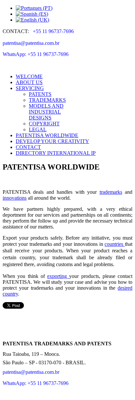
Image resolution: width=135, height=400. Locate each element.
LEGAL (38, 129)
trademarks (111, 192)
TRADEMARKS (47, 100)
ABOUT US (29, 82)
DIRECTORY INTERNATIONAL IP (56, 153)
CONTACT (28, 147)
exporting (58, 276)
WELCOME (29, 76)
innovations (15, 198)
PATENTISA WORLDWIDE (47, 135)
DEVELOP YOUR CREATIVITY (52, 141)
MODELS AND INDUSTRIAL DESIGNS (46, 111)
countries (115, 244)
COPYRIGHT (44, 123)
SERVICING (30, 88)
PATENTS (40, 94)
